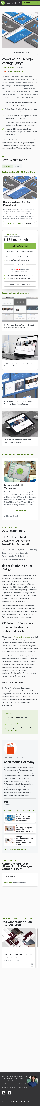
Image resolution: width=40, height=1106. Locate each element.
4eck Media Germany (17, 71)
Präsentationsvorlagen (9, 67)
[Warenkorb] (19, 3)
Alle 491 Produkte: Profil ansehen (15, 850)
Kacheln (8, 166)
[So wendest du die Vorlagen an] (20, 471)
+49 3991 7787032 (7, 1080)
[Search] (12, 2)
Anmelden (8, 883)
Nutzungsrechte (13, 730)
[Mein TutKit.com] (15, 3)
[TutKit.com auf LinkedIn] (3, 1093)
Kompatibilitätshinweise (16, 724)
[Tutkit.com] (3, 3)
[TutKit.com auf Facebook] (9, 1093)
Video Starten (19, 510)
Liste (18, 166)
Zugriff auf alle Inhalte (20, 246)
